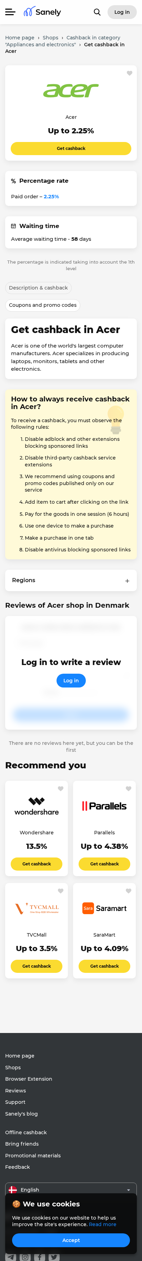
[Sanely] (42, 12)
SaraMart (104, 935)
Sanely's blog (21, 1114)
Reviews (15, 1091)
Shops (13, 1067)
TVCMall (37, 935)
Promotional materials (33, 1156)
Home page (19, 1056)
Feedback (17, 1167)
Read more (102, 1224)
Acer (71, 117)
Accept (71, 1240)
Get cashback (71, 148)
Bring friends (22, 1144)
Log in (71, 680)
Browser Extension (28, 1079)
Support (15, 1102)
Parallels (104, 832)
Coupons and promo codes (43, 305)
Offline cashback (26, 1132)
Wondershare (37, 832)
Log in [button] (122, 12)
